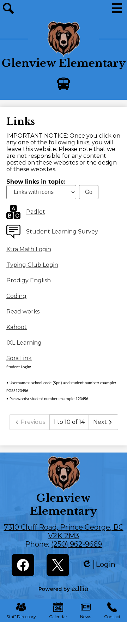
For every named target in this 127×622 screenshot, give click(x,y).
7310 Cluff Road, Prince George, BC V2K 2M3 (63, 531)
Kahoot (16, 327)
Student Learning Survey (62, 231)
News (85, 616)
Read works (23, 311)
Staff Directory (21, 616)
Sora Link (19, 358)
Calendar (58, 616)
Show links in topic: (35, 181)
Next (100, 422)
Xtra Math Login (28, 249)
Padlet (35, 211)
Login (98, 564)
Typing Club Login (32, 264)
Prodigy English (28, 280)
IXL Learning (24, 342)
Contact (112, 616)
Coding (16, 296)
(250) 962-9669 (76, 544)
